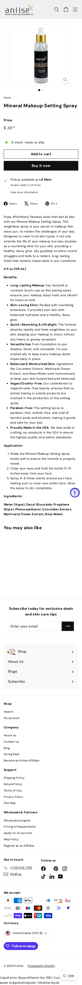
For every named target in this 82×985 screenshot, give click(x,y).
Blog (7, 748)
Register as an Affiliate (19, 846)
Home (7, 97)
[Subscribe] (68, 626)
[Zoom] (65, 79)
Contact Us (11, 742)
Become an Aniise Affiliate (21, 760)
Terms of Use (13, 790)
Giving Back (12, 754)
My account (12, 718)
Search (8, 712)
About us (10, 735)
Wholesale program (17, 820)
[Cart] (66, 9)
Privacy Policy (13, 797)
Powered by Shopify (41, 966)
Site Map (10, 803)
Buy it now (41, 165)
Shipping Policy (14, 778)
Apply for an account (18, 833)
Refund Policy (13, 784)
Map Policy (11, 839)
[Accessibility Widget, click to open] (75, 492)
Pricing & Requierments (20, 826)
